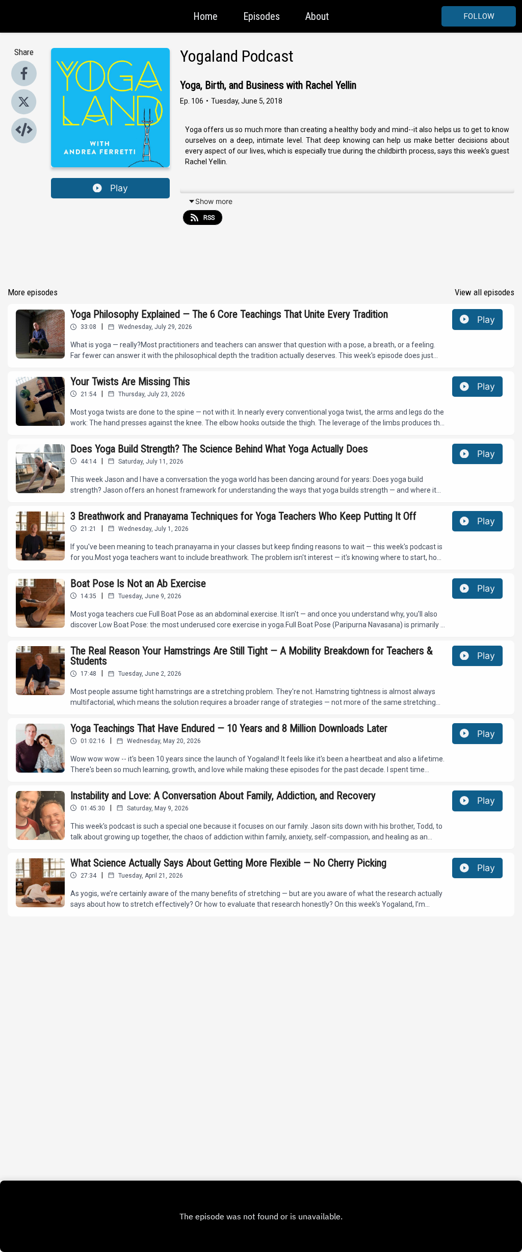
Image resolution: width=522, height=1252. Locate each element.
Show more (213, 201)
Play (119, 188)
